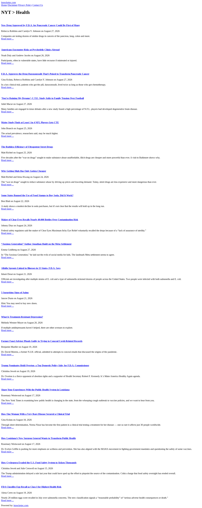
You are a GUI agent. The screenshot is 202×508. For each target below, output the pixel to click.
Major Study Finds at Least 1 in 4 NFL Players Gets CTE (30, 122)
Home (4, 5)
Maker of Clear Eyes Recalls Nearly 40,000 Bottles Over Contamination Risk (39, 219)
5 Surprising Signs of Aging (15, 292)
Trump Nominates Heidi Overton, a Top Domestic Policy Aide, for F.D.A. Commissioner (45, 365)
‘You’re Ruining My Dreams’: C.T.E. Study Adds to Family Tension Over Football (42, 98)
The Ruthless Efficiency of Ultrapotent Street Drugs (27, 147)
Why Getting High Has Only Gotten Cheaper (23, 171)
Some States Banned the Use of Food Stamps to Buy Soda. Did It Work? (37, 195)
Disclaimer (13, 5)
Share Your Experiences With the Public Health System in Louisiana (35, 389)
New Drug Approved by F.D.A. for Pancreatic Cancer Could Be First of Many (40, 25)
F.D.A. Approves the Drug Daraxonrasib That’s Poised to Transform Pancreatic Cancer (45, 74)
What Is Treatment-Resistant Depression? (22, 317)
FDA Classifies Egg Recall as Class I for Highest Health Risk (31, 487)
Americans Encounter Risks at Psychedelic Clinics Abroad (30, 49)
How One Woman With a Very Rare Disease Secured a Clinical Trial (35, 414)
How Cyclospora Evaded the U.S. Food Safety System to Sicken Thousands (38, 462)
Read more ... (7, 38)
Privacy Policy (25, 5)
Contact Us (37, 5)
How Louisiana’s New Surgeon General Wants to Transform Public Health (38, 438)
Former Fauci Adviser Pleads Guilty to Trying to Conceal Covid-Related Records (41, 341)
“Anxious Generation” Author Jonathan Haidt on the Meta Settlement (36, 244)
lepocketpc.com (8, 2)
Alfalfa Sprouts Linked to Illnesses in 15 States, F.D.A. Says (30, 268)
